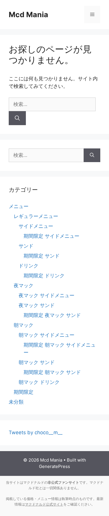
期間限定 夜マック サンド (52, 315)
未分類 (16, 402)
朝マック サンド (37, 362)
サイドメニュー (36, 226)
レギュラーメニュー (36, 216)
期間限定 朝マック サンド (52, 372)
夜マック (23, 285)
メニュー (18, 206)
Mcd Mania (28, 14)
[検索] (17, 118)
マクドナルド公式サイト (44, 504)
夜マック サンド (37, 305)
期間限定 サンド (42, 256)
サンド (26, 246)
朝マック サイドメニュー (46, 335)
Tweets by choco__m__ (35, 432)
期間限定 (23, 392)
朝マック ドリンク (39, 382)
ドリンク (28, 266)
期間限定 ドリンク (44, 276)
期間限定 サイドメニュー (51, 236)
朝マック (23, 325)
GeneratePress (54, 466)
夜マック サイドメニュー (46, 295)
